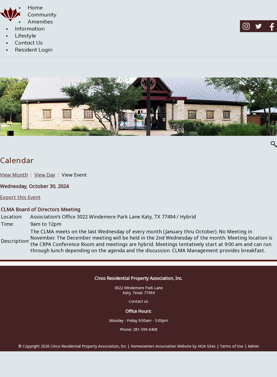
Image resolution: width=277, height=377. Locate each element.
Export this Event (20, 197)
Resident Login (33, 49)
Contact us (138, 301)
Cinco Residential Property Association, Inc (88, 346)
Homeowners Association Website (161, 346)
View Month (14, 174)
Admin (253, 346)
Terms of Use (231, 346)
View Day (44, 174)
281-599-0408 (145, 329)
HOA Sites (207, 346)
